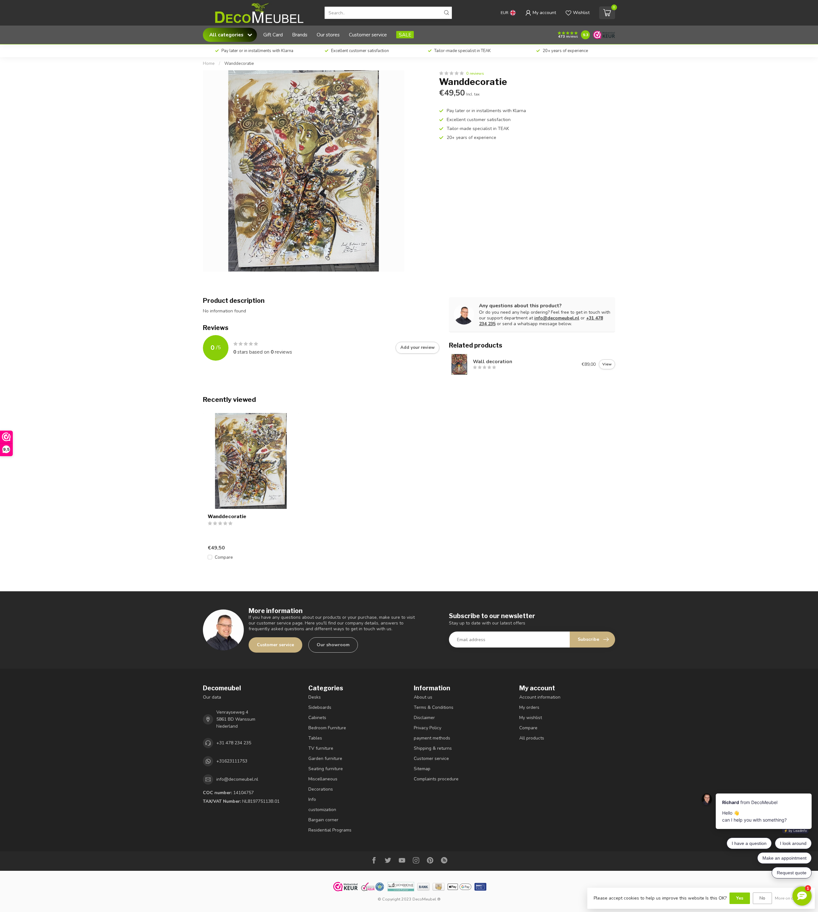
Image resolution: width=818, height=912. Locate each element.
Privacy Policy (427, 728)
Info (312, 799)
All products (531, 738)
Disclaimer (424, 718)
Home (209, 63)
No (762, 898)
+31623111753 (231, 761)
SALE (405, 34)
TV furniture (320, 748)
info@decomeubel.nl (556, 318)
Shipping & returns (433, 748)
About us (423, 697)
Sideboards (319, 707)
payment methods (432, 738)
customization (322, 810)
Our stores (328, 34)
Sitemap (422, 769)
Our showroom (333, 645)
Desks (314, 697)
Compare (224, 557)
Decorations (320, 789)
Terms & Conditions (433, 707)
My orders (529, 707)
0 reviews (475, 73)
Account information (539, 697)
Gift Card (273, 34)
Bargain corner (323, 820)
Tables (315, 738)
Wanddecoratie (239, 63)
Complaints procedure (436, 779)
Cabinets (317, 718)
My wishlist (530, 718)
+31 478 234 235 (233, 743)
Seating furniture (325, 769)
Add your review (417, 347)
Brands (299, 34)
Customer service (368, 34)
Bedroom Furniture (327, 728)
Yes (739, 898)
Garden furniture (325, 758)
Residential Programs (329, 830)
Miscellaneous (322, 779)
